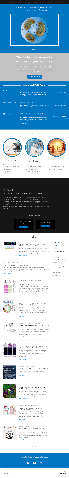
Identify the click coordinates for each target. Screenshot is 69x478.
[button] (27, 2)
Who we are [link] (48, 2)
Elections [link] (55, 254)
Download (23, 226)
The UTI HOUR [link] (56, 272)
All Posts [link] (55, 245)
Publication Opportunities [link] (59, 267)
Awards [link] (55, 248)
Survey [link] (54, 269)
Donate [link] (20, 2)
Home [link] (5, 2)
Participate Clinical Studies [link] (59, 259)
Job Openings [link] (56, 257)
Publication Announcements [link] (57, 263)
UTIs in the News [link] (57, 275)
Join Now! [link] (12, 2)
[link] (26, 250)
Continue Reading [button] (23, 255)
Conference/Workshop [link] (58, 251)
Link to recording (34, 76)
